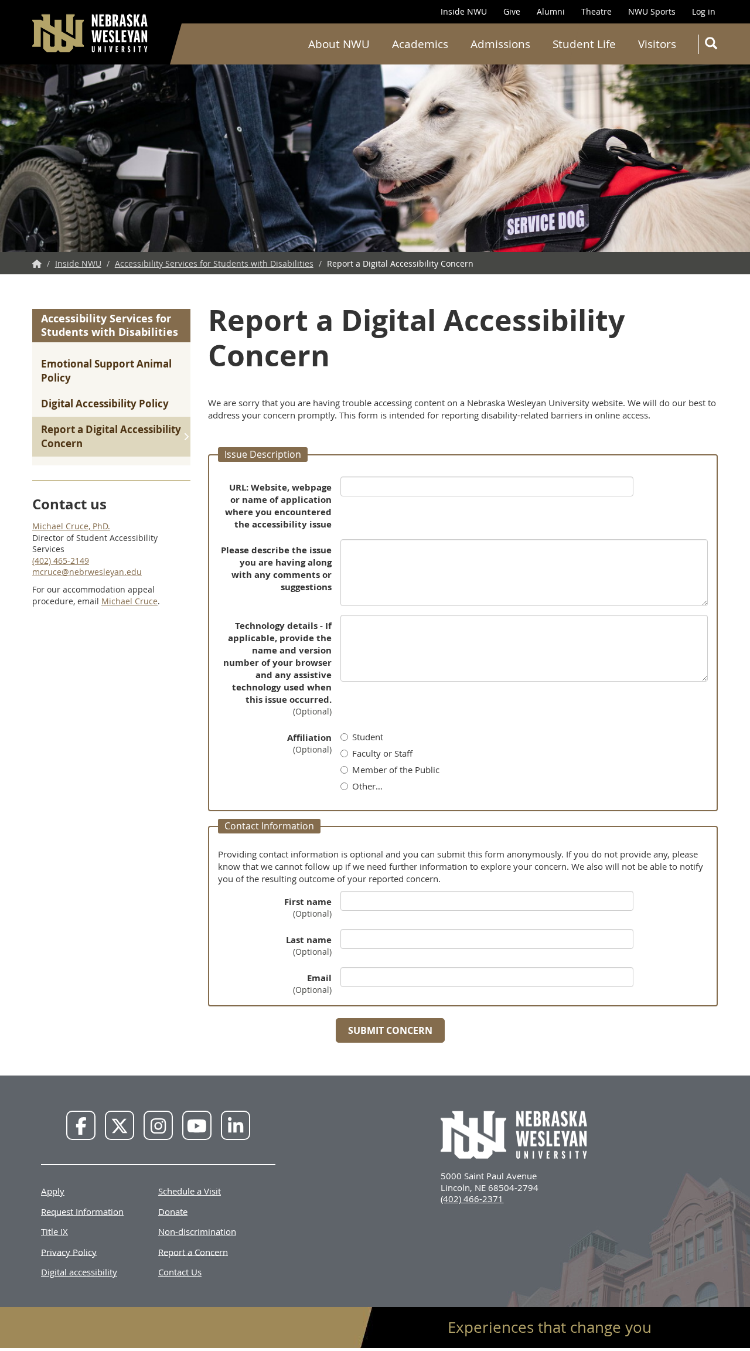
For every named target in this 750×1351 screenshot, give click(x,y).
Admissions (500, 44)
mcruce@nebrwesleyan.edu (87, 571)
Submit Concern (390, 1030)
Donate (173, 1211)
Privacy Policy (69, 1251)
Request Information (82, 1211)
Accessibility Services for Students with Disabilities (214, 263)
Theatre (596, 11)
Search (710, 44)
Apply (52, 1191)
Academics (420, 44)
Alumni (551, 11)
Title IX (54, 1231)
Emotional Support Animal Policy (106, 370)
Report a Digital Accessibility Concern (111, 436)
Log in (703, 11)
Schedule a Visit (189, 1191)
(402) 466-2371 (472, 1198)
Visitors (657, 44)
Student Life (584, 44)
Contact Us (180, 1272)
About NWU (339, 44)
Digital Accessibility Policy (105, 403)
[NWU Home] (37, 263)
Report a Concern (193, 1251)
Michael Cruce (129, 601)
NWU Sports (652, 11)
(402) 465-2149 (60, 560)
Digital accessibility (79, 1272)
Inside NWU (464, 11)
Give (511, 11)
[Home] (90, 33)
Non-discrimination (197, 1231)
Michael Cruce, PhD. (71, 526)
